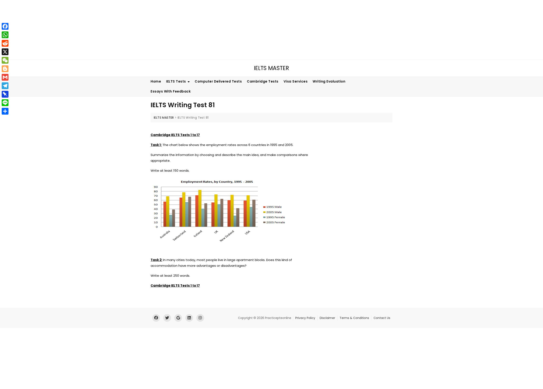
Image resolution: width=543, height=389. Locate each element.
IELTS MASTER (271, 68)
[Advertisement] (128, 29)
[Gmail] (5, 77)
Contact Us (382, 318)
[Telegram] (5, 85)
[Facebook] (5, 26)
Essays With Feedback (171, 91)
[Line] (5, 102)
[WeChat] (5, 60)
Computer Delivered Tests (218, 81)
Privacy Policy (305, 318)
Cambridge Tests (262, 81)
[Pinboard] (5, 94)
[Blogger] (5, 69)
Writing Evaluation (329, 81)
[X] (5, 52)
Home (156, 81)
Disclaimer (327, 318)
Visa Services (296, 81)
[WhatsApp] (5, 35)
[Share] (5, 111)
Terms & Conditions (354, 318)
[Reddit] (5, 43)
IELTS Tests (176, 81)
